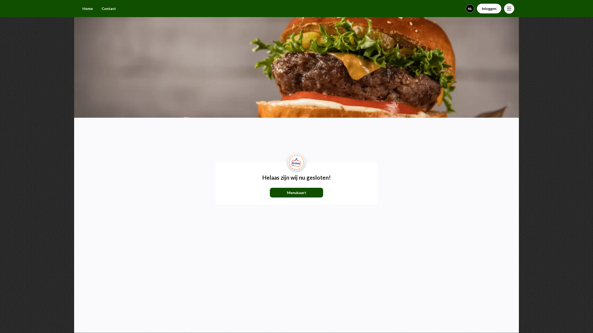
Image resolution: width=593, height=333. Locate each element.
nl (470, 9)
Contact (109, 8)
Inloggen (489, 8)
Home (87, 8)
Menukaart (296, 192)
